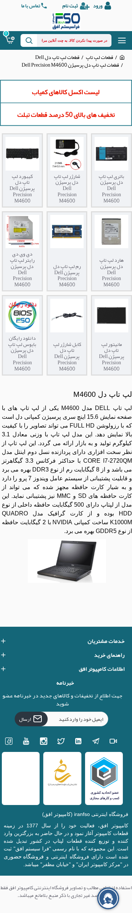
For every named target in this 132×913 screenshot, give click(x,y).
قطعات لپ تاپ (99, 57)
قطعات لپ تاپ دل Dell (57, 57)
